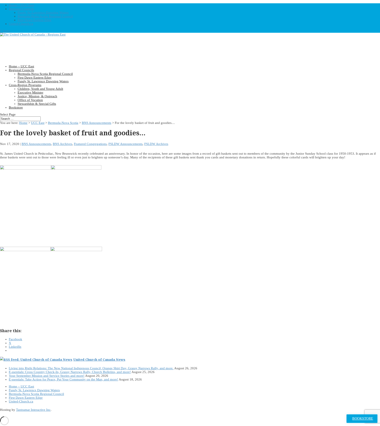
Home (23, 123)
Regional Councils (21, 9)
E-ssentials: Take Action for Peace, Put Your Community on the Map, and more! (63, 379)
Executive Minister (30, 92)
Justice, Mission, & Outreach (37, 96)
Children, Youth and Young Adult (40, 89)
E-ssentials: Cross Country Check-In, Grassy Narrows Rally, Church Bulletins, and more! (70, 372)
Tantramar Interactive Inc (33, 409)
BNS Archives (62, 144)
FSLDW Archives (156, 144)
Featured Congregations (90, 144)
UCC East (37, 123)
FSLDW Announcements (125, 144)
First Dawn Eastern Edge (34, 20)
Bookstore (16, 107)
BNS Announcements (96, 123)
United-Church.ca (21, 23)
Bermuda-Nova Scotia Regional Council (45, 16)
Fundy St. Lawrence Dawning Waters (43, 12)
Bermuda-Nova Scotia (63, 123)
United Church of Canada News (99, 359)
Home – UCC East (21, 5)
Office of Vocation (30, 100)
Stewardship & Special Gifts (37, 103)
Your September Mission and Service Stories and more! (46, 375)
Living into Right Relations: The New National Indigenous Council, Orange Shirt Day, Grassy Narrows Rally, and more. (91, 368)
